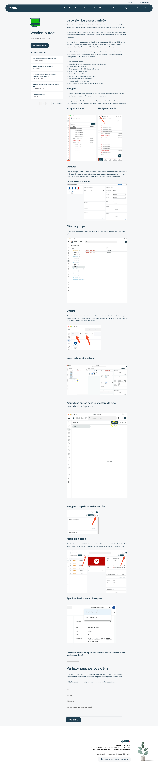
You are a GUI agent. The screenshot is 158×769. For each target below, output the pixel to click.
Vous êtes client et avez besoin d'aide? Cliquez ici (113, 754)
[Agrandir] (94, 117)
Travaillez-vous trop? (39, 94)
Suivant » (59, 103)
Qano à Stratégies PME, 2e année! (43, 66)
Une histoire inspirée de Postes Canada (44, 58)
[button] (40, 45)
